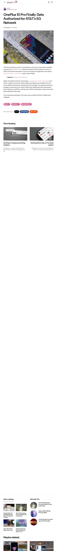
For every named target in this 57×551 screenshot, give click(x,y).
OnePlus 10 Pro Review (20, 77)
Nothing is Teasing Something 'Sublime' (14, 144)
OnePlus (16, 104)
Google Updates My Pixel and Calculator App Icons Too (20, 530)
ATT (7, 104)
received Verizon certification (12, 73)
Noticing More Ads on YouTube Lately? (42, 144)
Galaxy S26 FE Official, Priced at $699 (45, 511)
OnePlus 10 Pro (27, 104)
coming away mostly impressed (39, 81)
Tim (9, 8)
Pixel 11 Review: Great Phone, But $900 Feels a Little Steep (21, 514)
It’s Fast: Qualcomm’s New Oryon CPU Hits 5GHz (46, 520)
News (7, 544)
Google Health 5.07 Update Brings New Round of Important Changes (8, 515)
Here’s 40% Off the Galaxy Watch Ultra (8, 529)
